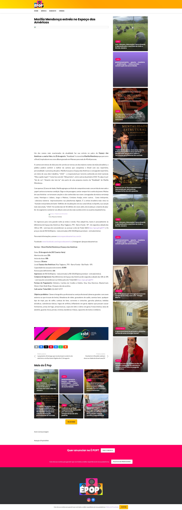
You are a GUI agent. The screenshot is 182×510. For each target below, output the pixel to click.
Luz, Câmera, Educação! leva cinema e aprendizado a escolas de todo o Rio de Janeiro (46, 386)
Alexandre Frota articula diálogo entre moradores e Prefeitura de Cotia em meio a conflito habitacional (96, 412)
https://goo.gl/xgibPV (96, 228)
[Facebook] (93, 500)
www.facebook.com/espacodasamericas (57, 242)
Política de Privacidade (112, 507)
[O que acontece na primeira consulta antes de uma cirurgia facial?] (130, 303)
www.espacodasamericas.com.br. (69, 236)
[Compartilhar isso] (41, 346)
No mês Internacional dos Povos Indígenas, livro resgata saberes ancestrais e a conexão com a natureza (96, 386)
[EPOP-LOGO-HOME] (39, 4)
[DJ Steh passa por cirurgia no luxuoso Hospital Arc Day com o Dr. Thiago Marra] (130, 267)
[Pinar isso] (51, 346)
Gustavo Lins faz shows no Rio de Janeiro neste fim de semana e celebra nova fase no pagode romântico (128, 366)
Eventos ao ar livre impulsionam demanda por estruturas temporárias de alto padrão (71, 412)
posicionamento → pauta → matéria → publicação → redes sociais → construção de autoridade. (70, 383)
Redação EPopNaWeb (41, 440)
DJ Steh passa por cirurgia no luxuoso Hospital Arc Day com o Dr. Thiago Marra (130, 296)
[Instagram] (89, 500)
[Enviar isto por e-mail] (36, 346)
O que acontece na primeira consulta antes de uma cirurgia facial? (130, 332)
